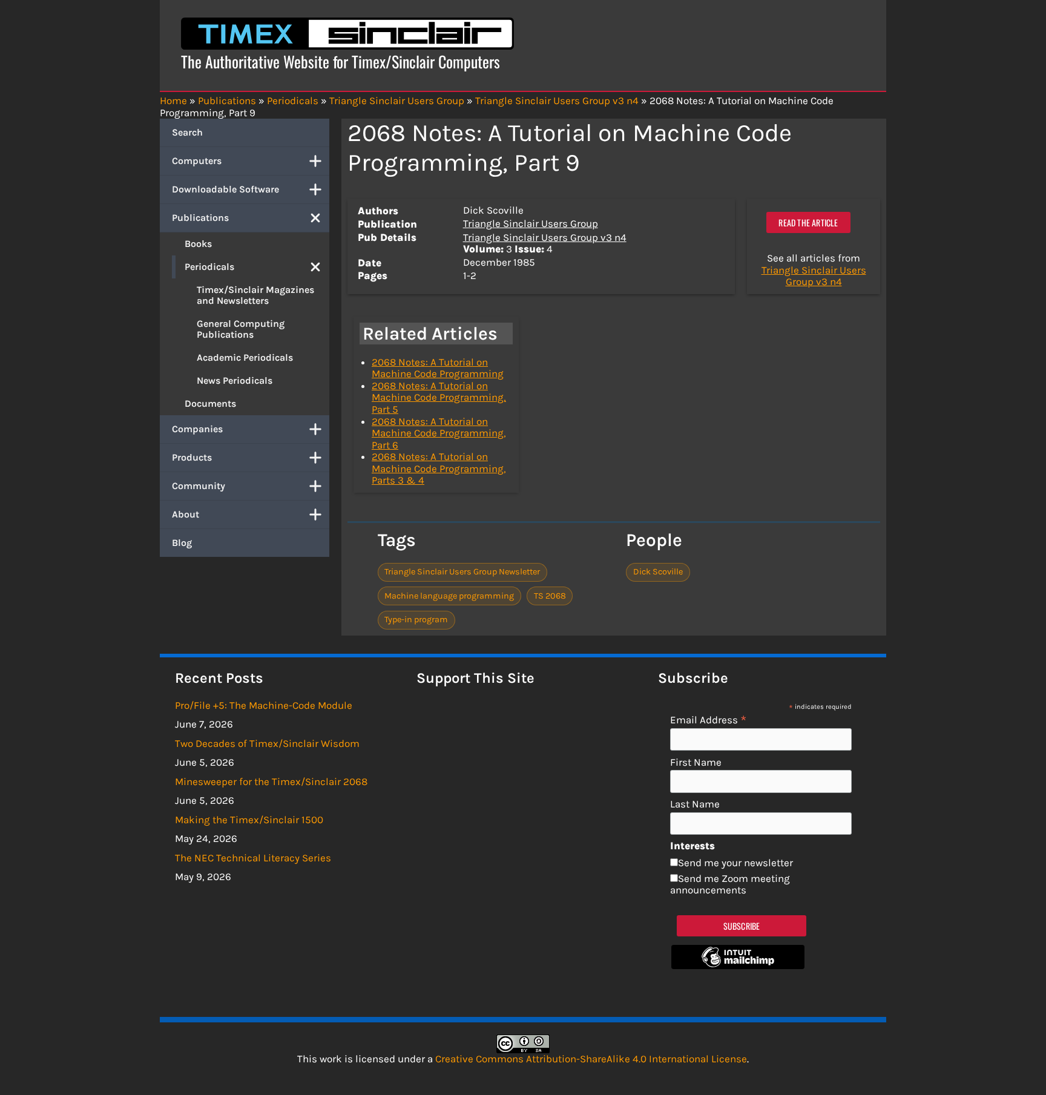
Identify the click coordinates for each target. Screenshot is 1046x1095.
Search (187, 132)
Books (198, 243)
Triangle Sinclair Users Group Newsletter (462, 572)
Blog (182, 542)
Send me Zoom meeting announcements (730, 884)
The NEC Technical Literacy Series (253, 858)
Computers (197, 160)
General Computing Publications (241, 329)
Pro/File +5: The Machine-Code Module (263, 705)
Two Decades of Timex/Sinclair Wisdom (267, 743)
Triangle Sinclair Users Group (530, 223)
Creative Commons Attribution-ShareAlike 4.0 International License (591, 1059)
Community (198, 486)
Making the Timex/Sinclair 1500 (249, 820)
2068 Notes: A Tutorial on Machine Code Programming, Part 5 (439, 397)
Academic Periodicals (245, 357)
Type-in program (416, 619)
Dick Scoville (658, 572)
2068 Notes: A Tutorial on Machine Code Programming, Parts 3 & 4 (439, 468)
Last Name (695, 804)
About (185, 514)
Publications (200, 217)
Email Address (708, 719)
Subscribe (741, 925)
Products (192, 457)
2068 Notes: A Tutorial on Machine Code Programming (438, 368)
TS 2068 (550, 596)
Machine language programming (449, 596)
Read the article (808, 222)
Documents (210, 403)
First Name (696, 762)
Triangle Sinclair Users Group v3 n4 (545, 237)
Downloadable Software (225, 189)
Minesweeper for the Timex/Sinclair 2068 (271, 781)
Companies (197, 429)
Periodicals (209, 266)
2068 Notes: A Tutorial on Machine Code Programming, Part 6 (439, 433)
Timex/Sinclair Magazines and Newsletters (255, 295)
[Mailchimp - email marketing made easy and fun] (737, 965)
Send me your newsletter (735, 863)
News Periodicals (234, 380)
